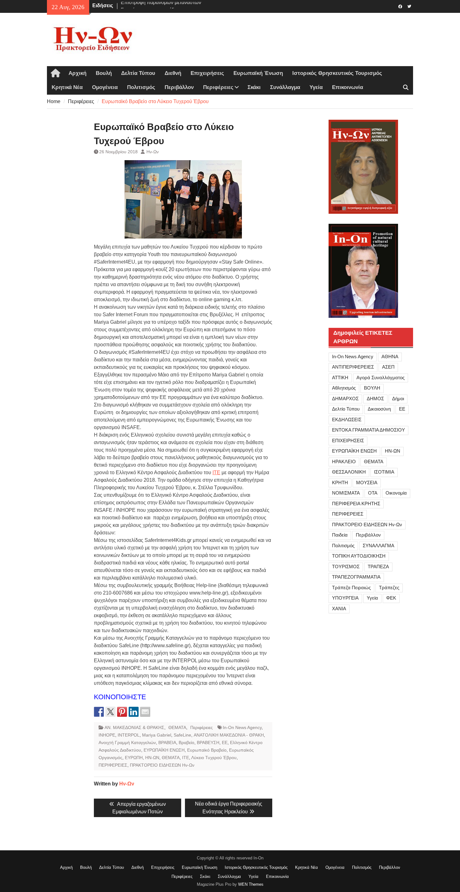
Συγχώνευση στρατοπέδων (151, 5)
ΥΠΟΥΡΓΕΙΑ (345, 598)
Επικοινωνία (347, 87)
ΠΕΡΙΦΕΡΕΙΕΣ (113, 765)
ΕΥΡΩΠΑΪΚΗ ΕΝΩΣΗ (164, 750)
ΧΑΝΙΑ (339, 608)
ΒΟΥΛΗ (372, 388)
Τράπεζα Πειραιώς (351, 587)
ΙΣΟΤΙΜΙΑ (384, 472)
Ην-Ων (152, 151)
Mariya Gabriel (156, 734)
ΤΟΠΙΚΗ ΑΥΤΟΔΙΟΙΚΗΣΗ (359, 556)
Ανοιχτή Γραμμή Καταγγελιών (127, 742)
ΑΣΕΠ (388, 367)
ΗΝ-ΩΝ (152, 757)
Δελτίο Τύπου (346, 409)
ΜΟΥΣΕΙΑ (366, 482)
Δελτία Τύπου (138, 73)
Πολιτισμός (141, 87)
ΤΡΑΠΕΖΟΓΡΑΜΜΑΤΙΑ (356, 577)
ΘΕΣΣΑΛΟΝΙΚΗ (349, 472)
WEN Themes (250, 884)
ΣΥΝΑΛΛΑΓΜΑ (378, 545)
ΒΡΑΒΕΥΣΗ (208, 742)
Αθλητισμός (344, 388)
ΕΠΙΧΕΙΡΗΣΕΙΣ (348, 440)
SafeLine (182, 734)
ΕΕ (224, 742)
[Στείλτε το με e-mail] (145, 712)
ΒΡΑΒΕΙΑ (167, 742)
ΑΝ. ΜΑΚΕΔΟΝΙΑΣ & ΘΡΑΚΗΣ (134, 727)
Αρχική (77, 73)
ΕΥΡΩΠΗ (134, 757)
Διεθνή (173, 73)
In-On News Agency (242, 727)
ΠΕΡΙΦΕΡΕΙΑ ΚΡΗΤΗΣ (356, 503)
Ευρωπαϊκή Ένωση (258, 73)
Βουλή (104, 73)
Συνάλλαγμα (285, 87)
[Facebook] (400, 6)
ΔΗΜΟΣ (375, 398)
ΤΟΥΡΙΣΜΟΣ (346, 566)
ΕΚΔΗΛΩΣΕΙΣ (346, 419)
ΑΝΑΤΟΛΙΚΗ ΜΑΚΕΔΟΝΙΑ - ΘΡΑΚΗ (229, 734)
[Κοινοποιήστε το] (99, 712)
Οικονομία (396, 493)
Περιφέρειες (218, 87)
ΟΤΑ (372, 493)
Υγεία (316, 87)
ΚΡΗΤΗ (340, 482)
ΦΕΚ (391, 598)
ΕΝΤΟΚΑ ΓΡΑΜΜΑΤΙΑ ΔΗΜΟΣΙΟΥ (368, 430)
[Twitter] (409, 6)
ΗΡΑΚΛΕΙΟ (344, 461)
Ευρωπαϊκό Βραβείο (207, 750)
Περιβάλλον (179, 87)
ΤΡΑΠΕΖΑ (378, 566)
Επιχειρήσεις (207, 73)
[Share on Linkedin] (134, 712)
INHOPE (107, 734)
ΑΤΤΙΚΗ (340, 377)
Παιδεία (340, 535)
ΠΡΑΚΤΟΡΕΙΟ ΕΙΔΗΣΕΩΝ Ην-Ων (162, 765)
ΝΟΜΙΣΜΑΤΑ (346, 493)
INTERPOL (129, 734)
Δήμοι (398, 398)
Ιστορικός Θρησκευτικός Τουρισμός (337, 73)
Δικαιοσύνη (379, 409)
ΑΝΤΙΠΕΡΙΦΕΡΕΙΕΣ (353, 367)
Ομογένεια (105, 87)
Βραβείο (186, 742)
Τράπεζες (389, 587)
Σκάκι (254, 87)
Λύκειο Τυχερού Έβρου (214, 757)
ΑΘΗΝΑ (389, 356)
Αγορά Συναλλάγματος (380, 377)
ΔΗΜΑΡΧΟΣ (345, 398)
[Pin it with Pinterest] (122, 712)
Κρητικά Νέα (67, 87)
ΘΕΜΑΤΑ (177, 727)
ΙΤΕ (216, 472)
